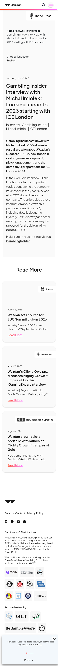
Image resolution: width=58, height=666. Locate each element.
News (20, 30)
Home (10, 30)
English (11, 60)
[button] (54, 638)
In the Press (33, 30)
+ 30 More (40, 595)
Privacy (28, 660)
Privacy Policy (35, 513)
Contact (20, 513)
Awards (9, 513)
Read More (15, 335)
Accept (30, 652)
